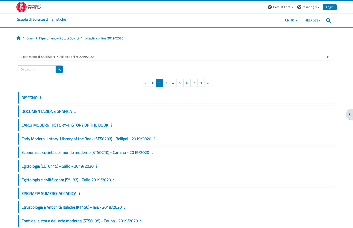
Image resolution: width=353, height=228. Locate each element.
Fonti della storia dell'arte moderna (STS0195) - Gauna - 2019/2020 (79, 221)
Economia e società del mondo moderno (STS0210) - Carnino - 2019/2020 (85, 152)
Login (330, 6)
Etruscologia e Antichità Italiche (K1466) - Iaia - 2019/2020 (71, 207)
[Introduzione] (41, 97)
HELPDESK (312, 20)
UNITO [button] (290, 20)
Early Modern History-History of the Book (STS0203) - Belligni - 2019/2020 (86, 139)
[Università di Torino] (29, 6)
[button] (281, 7)
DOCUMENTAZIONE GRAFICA (46, 111)
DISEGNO (29, 98)
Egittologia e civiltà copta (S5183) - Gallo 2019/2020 (66, 180)
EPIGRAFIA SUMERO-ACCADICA (48, 193)
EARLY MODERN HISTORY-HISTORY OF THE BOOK (64, 125)
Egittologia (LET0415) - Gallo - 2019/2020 (57, 166)
